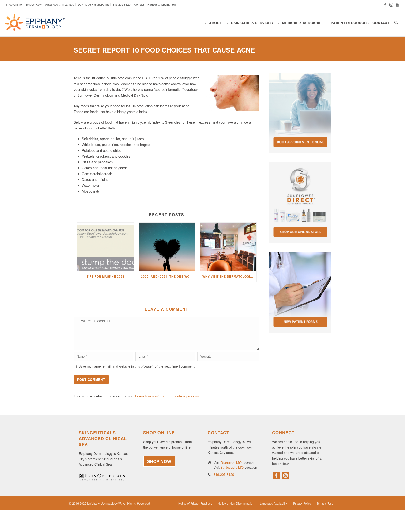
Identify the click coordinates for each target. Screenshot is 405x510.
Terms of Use (325, 503)
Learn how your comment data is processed (168, 395)
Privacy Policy (302, 503)
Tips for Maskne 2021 (105, 276)
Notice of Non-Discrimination (236, 503)
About (215, 22)
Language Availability (274, 503)
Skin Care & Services (252, 22)
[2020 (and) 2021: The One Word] (167, 247)
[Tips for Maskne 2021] (105, 247)
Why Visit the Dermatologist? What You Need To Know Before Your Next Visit (229, 276)
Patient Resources (350, 22)
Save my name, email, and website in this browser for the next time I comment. (137, 366)
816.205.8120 (224, 474)
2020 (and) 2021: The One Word (167, 276)
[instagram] (285, 476)
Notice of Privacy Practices (195, 503)
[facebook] (276, 476)
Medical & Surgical (301, 22)
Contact (380, 22)
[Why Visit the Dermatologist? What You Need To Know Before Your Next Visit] (228, 247)
